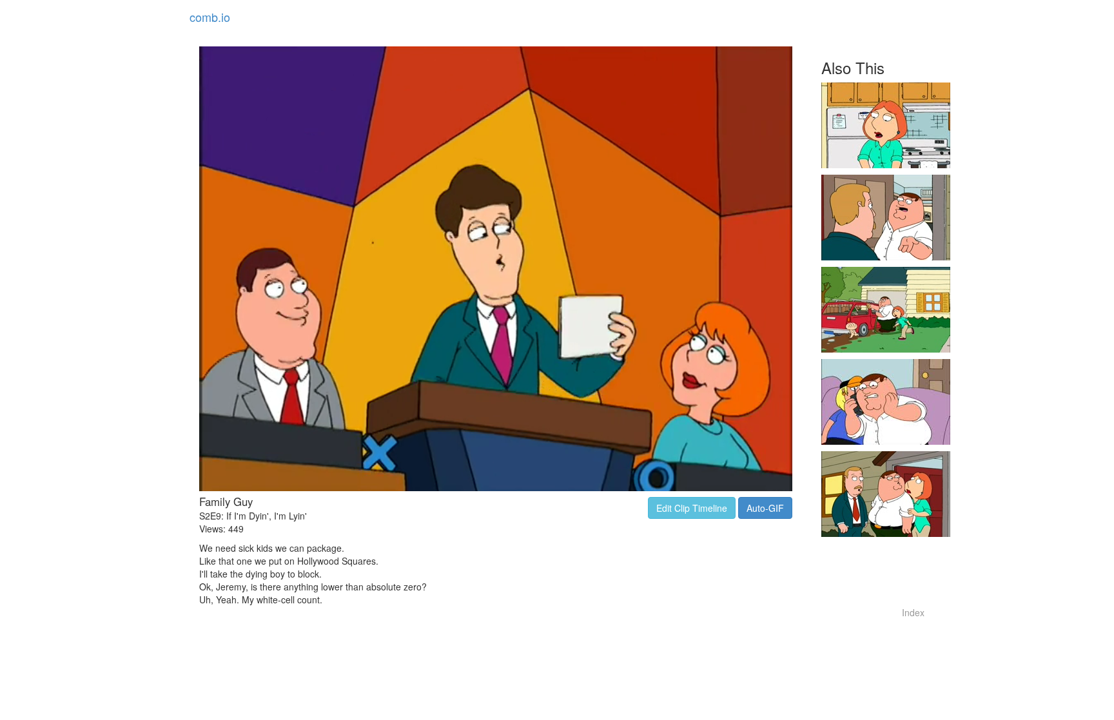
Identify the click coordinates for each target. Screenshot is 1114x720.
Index (913, 612)
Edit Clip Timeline (691, 507)
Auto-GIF (765, 507)
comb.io (210, 16)
